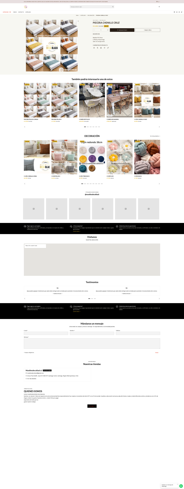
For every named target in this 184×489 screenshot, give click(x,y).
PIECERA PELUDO (56, 119)
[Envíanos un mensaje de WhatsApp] (181, 486)
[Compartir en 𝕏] (97, 48)
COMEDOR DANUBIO (113, 119)
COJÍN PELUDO (55, 176)
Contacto (21, 12)
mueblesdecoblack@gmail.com (35, 373)
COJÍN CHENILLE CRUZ (140, 119)
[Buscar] (113, 6)
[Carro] (159, 7)
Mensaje (26, 337)
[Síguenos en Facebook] (177, 12)
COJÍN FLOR (110, 176)
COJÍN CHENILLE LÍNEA (30, 176)
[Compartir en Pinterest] (104, 48)
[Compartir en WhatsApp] (101, 48)
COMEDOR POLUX (84, 119)
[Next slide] (159, 127)
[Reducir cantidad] (94, 30)
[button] (85, 127)
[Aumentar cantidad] (108, 30)
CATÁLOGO (28, 12)
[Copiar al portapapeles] (108, 48)
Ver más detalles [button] (31, 378)
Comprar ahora (147, 30)
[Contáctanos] (138, 228)
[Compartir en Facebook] (94, 48)
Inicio (15, 12)
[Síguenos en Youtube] (179, 12)
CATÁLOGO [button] (6, 12)
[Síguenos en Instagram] (174, 12)
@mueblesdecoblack (92, 194)
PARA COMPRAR (43, 1)
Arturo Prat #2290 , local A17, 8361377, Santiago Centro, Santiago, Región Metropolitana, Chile (52, 376)
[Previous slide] (25, 127)
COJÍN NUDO (138, 176)
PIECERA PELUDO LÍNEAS (31, 119)
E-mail (26, 330)
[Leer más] (46, 311)
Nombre (72, 330)
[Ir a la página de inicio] (26, 7)
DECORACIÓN (91, 15)
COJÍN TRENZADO (84, 176)
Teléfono (118, 330)
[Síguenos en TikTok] (181, 12)
